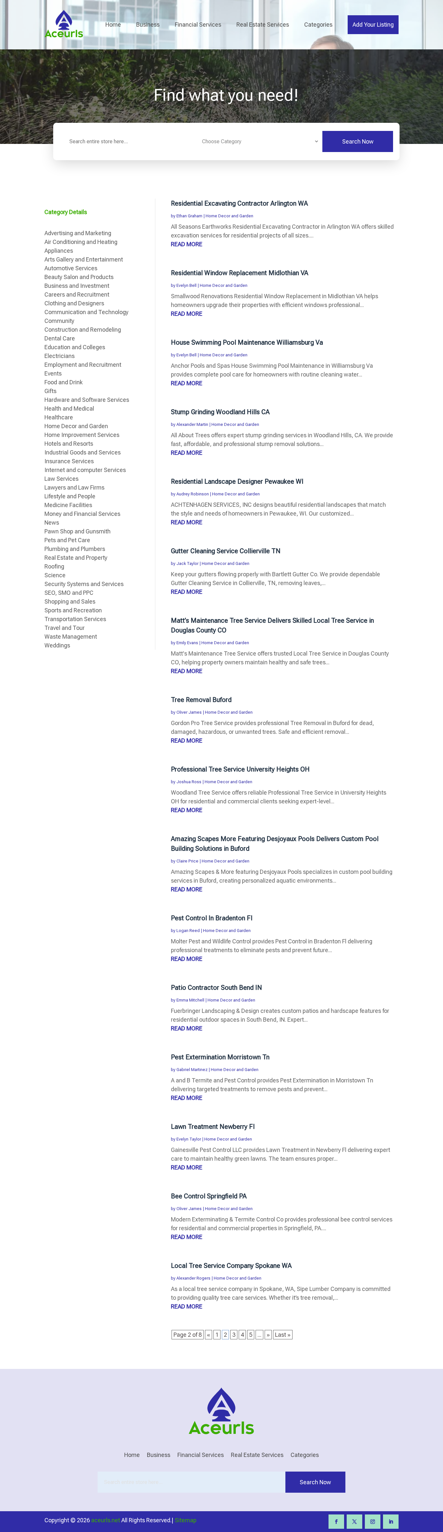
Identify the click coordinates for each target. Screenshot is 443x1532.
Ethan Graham (189, 215)
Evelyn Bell (186, 285)
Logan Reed (188, 930)
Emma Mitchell (190, 1000)
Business (148, 24)
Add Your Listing (373, 24)
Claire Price (187, 861)
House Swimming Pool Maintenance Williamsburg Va (247, 342)
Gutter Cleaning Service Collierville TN (226, 551)
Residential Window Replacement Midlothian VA (239, 273)
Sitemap (186, 1520)
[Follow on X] (354, 1521)
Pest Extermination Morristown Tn (220, 1057)
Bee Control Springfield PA (209, 1196)
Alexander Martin (192, 424)
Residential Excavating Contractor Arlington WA (239, 203)
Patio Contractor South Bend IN (216, 987)
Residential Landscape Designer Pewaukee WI (237, 481)
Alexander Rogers (193, 1278)
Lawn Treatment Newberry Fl (213, 1126)
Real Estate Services (262, 24)
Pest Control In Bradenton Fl (211, 918)
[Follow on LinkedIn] (391, 1521)
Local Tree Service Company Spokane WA (231, 1266)
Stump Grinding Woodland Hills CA (220, 412)
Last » (283, 1334)
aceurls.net (105, 1520)
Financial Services (198, 24)
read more (186, 244)
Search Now (358, 141)
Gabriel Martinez (192, 1069)
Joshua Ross (188, 781)
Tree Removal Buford (201, 700)
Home (113, 24)
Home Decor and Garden (229, 215)
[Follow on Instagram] (372, 1521)
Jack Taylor (187, 563)
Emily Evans (187, 642)
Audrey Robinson (192, 494)
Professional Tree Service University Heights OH (240, 769)
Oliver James (189, 712)
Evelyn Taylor (188, 1139)
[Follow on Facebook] (336, 1521)
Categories (318, 24)
